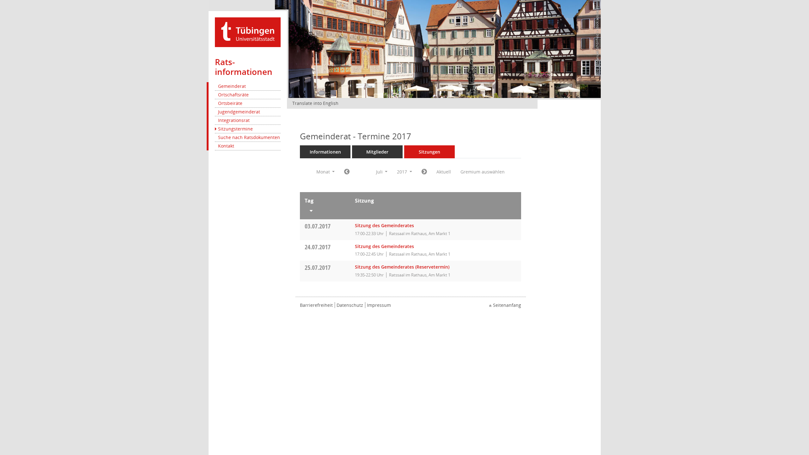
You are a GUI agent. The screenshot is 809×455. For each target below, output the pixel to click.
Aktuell (443, 172)
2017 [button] (402, 172)
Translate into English (315, 103)
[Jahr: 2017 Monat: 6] (346, 172)
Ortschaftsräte (233, 95)
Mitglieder (377, 152)
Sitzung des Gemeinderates (384, 225)
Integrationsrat (234, 120)
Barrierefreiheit (316, 305)
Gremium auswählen (482, 172)
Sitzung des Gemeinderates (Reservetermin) (402, 267)
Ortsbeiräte (230, 103)
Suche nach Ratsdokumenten (249, 137)
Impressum (379, 305)
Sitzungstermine (235, 129)
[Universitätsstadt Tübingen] (248, 32)
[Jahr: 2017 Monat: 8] (424, 172)
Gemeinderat (232, 86)
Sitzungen (429, 152)
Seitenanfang (507, 305)
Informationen (325, 152)
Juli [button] (380, 172)
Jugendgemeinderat (239, 112)
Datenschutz (350, 305)
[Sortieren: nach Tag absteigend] (325, 209)
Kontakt (226, 146)
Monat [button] (323, 172)
